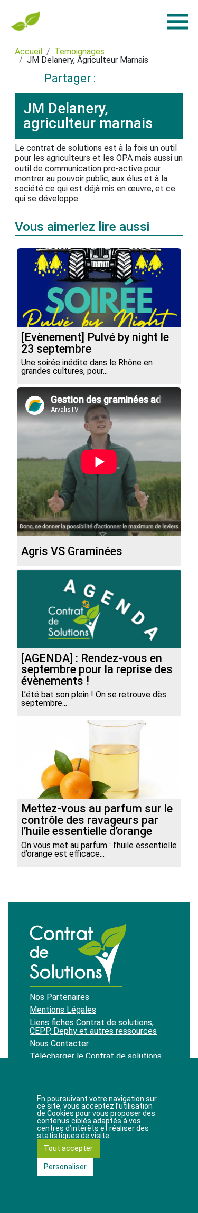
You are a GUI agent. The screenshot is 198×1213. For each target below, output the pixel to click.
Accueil (28, 51)
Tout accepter (68, 1148)
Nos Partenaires (59, 997)
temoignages (79, 51)
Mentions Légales (63, 1010)
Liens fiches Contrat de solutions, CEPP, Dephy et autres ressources (93, 1026)
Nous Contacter (59, 1044)
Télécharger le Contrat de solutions (96, 1056)
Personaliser (65, 1166)
